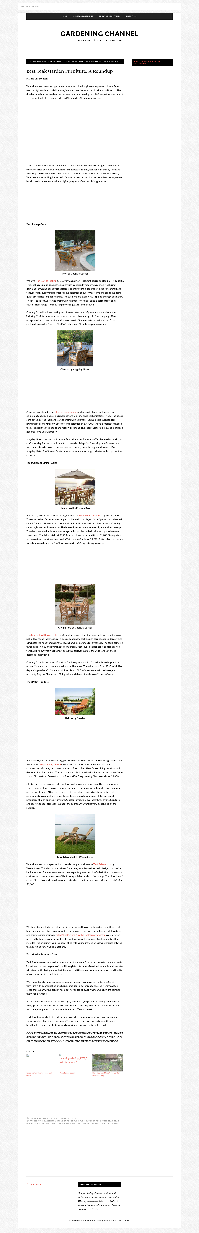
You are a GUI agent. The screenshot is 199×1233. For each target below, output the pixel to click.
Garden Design (50, 1118)
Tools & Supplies (67, 1118)
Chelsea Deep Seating (66, 411)
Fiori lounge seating (45, 280)
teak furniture (47, 1123)
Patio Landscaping (67, 1073)
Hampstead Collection (90, 515)
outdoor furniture (74, 1121)
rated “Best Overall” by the (80, 934)
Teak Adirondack (102, 864)
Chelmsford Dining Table (44, 634)
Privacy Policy (33, 1183)
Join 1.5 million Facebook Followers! (147, 62)
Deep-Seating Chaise (49, 764)
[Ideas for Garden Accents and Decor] (41, 1062)
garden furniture (53, 1121)
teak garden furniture (68, 1123)
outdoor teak (93, 1121)
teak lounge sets (109, 1123)
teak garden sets (90, 1123)
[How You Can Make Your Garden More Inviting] (107, 1062)
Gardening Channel (100, 33)
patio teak (107, 1121)
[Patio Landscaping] (74, 1062)
